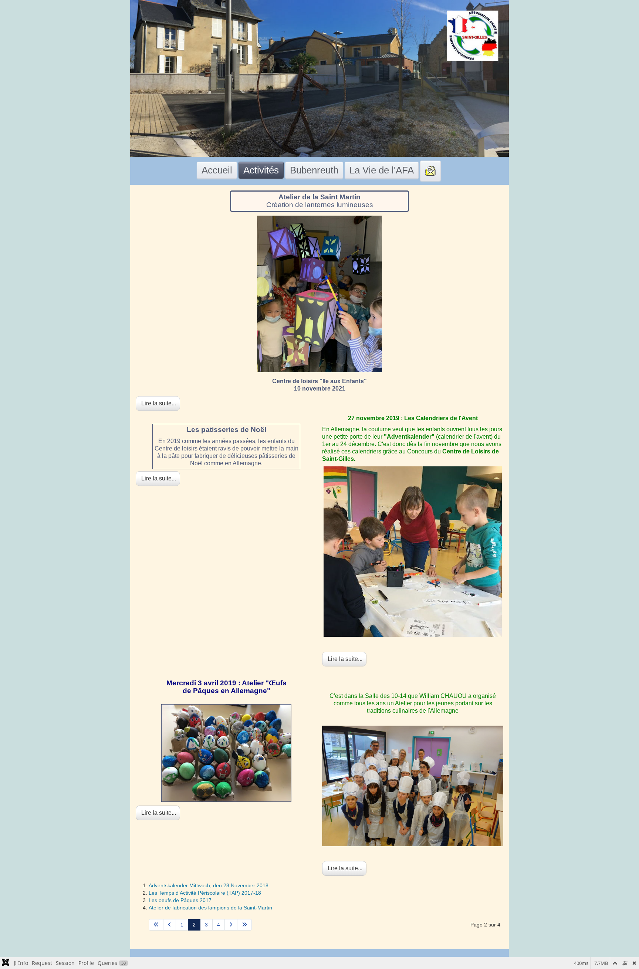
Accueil (217, 170)
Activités (261, 170)
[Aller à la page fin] (244, 925)
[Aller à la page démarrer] (156, 925)
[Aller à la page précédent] (169, 925)
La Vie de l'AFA (381, 170)
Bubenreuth (314, 170)
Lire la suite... (158, 403)
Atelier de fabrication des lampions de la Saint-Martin (210, 908)
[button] (604, 952)
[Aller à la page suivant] (230, 925)
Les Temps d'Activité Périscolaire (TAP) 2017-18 (205, 893)
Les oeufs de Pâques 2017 (180, 900)
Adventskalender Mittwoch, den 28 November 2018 (208, 885)
